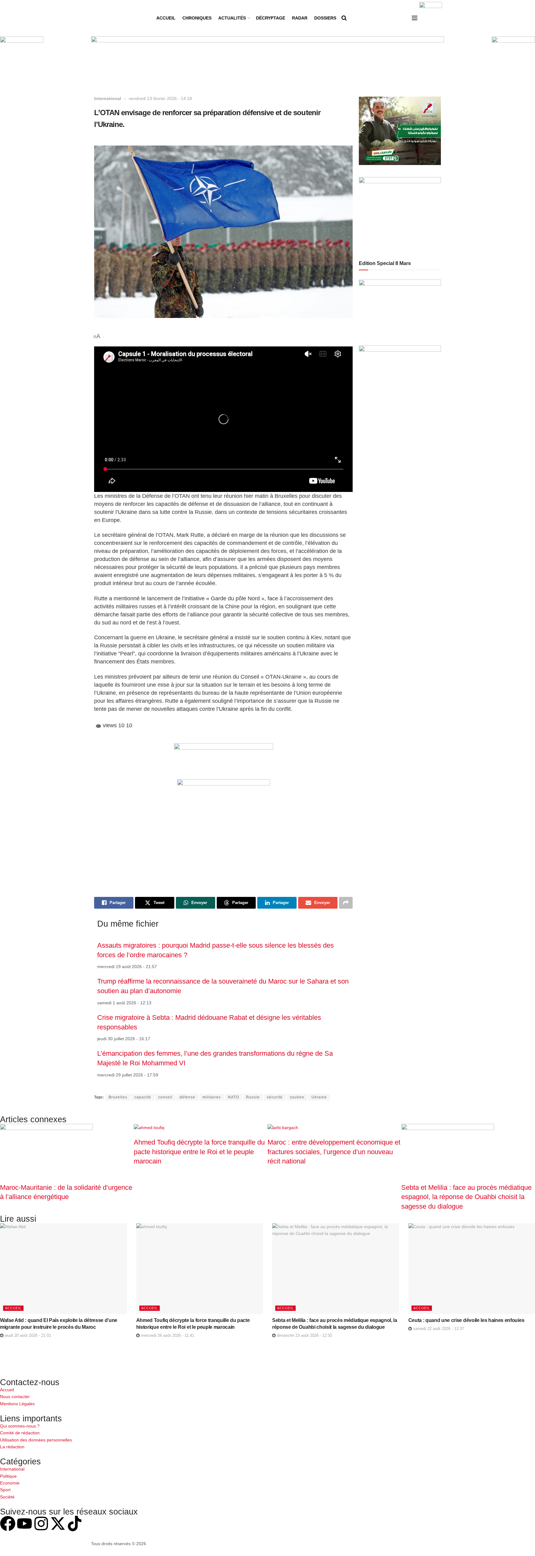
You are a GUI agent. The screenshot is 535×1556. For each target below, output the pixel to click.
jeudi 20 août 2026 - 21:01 (27, 1335)
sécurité (275, 1097)
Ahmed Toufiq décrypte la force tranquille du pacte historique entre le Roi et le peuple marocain (199, 1151)
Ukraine (319, 1097)
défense (187, 1097)
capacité (142, 1097)
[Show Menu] (414, 18)
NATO (233, 1097)
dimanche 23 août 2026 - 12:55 (304, 1335)
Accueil (166, 17)
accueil (13, 1308)
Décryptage (270, 17)
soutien (297, 1097)
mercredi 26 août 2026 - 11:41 (167, 1335)
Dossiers (325, 17)
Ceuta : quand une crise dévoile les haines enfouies (466, 1320)
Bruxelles (118, 1097)
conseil (165, 1097)
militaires (211, 1097)
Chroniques (196, 17)
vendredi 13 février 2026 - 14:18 (160, 98)
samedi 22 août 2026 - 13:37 (438, 1328)
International (107, 98)
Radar (299, 17)
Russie (253, 1097)
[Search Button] (344, 18)
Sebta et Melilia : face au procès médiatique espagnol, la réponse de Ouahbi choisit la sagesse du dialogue (466, 1197)
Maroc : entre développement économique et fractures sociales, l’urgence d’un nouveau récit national (334, 1151)
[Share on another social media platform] (346, 903)
